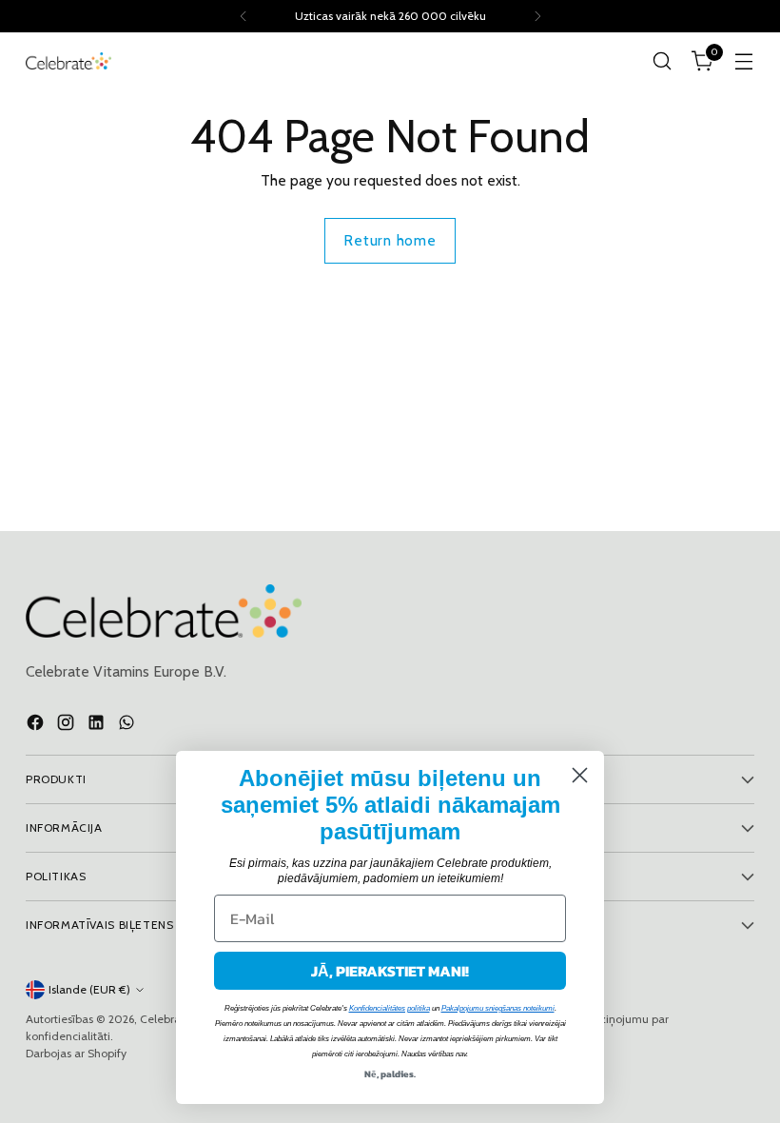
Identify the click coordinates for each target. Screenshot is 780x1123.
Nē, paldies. (390, 1074)
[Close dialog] (579, 775)
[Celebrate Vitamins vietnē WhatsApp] (128, 725)
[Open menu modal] (744, 61)
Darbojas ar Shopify (76, 1053)
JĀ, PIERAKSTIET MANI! (390, 970)
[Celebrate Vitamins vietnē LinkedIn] (98, 725)
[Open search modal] (662, 61)
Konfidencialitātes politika (389, 1008)
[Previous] (243, 16)
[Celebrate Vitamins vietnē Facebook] (37, 725)
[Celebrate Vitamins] (68, 60)
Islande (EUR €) (89, 989)
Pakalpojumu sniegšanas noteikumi (498, 1008)
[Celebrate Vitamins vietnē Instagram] (67, 725)
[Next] (537, 16)
